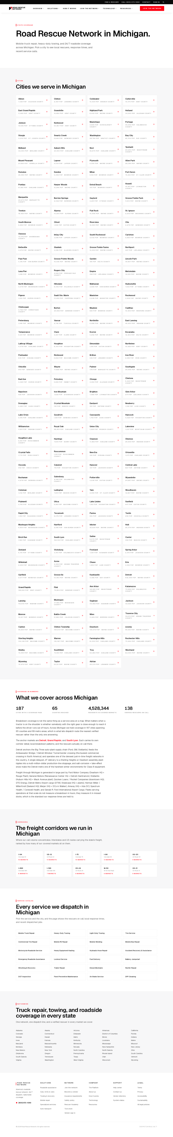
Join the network (71, 1088)
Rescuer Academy (71, 1104)
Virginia (18, 1060)
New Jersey (135, 1047)
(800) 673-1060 (23, 1103)
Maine (133, 1040)
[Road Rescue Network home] (17, 8)
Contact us (117, 1092)
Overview (38, 9)
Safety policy (69, 1100)
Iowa (18, 1040)
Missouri (134, 1044)
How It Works (69, 9)
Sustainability (142, 1100)
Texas (76, 1057)
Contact (146, 2)
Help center (117, 1088)
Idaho (76, 1037)
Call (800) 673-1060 (131, 2)
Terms (139, 1088)
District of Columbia (109, 1034)
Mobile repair (45, 1100)
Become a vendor (71, 1092)
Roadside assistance (48, 1088)
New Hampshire (108, 1047)
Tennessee (49, 1057)
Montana (19, 1047)
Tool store (68, 1109)
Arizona (76, 1030)
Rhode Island (107, 1053)
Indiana (134, 1037)
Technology (110, 9)
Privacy (140, 1092)
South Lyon (72, 740)
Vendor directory (119, 1096)
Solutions (53, 9)
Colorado (19, 1034)
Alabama (19, 1030)
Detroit (42, 740)
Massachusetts (50, 1044)
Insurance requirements (73, 1096)
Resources (126, 9)
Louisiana (106, 1040)
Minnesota (78, 1044)
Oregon (47, 1053)
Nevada (76, 1047)
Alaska (47, 1030)
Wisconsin (106, 1060)
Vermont (134, 1057)
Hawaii (47, 1037)
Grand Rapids (54, 740)
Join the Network (89, 9)
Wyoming (134, 1060)
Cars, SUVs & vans (47, 1092)
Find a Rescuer (112, 2)
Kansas (47, 1040)
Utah (104, 1057)
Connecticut (49, 1034)
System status (118, 1100)
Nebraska (48, 1047)
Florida (133, 1034)
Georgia (19, 1037)
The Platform (93, 1088)
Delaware (77, 1034)
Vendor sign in (69, 1113)
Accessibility (142, 1096)
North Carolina (79, 1050)
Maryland (19, 1044)
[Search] (163, 2)
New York (48, 1050)
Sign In (156, 2)
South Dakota (21, 1057)
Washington (49, 1060)
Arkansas (105, 1030)
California (134, 1030)
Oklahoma (20, 1053)
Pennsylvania (79, 1053)
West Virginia (78, 1060)
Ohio (133, 1050)
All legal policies (143, 1104)
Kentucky (77, 1040)
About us (92, 1092)
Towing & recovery (47, 1096)
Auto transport (45, 1109)
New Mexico (20, 1050)
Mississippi (106, 1044)
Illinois (104, 1037)
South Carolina (136, 1053)
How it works (94, 1096)
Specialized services (48, 1104)
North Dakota (107, 1050)
